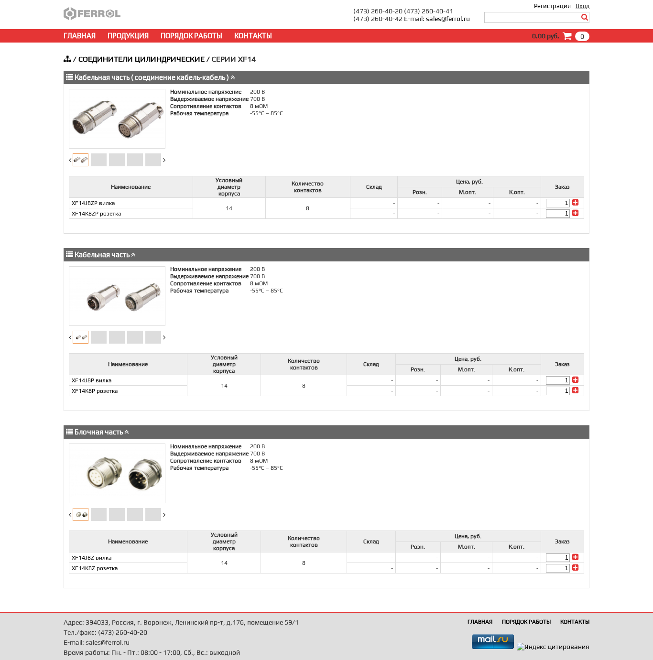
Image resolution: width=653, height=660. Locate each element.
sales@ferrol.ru (448, 18)
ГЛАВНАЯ (80, 36)
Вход (582, 6)
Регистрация (552, 6)
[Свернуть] (232, 77)
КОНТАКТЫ (253, 36)
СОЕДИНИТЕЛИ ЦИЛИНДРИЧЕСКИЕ (141, 59)
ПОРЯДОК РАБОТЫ (191, 36)
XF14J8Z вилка (91, 557)
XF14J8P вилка (91, 380)
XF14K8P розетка (95, 391)
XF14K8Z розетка (95, 568)
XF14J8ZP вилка (93, 203)
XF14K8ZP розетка (96, 213)
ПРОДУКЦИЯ (128, 36)
